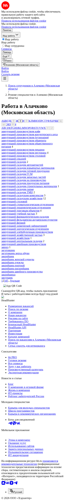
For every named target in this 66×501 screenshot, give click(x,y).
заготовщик (8, 250)
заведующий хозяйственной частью (21, 235)
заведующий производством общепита (23, 140)
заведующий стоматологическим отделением (27, 204)
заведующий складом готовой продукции (25, 171)
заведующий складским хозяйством (21, 198)
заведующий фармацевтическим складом (25, 216)
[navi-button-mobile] (4, 78)
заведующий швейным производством (23, 244)
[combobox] (15, 491)
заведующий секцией (13, 158)
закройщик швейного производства (22, 271)
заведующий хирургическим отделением (25, 228)
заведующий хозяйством (15, 238)
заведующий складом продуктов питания (25, 183)
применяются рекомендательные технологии (29, 462)
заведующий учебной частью (18, 213)
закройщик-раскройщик (15, 268)
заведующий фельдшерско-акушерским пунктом (29, 219)
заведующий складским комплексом (22, 195)
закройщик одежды (12, 262)
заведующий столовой (14, 201)
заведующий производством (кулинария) (25, 137)
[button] (5, 68)
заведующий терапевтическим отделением (26, 207)
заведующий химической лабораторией (24, 225)
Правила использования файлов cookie (23, 26)
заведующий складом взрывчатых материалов (27, 167)
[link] (7, 60)
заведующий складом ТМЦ (17, 192)
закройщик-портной (13, 265)
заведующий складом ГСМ (16, 174)
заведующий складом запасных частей (23, 177)
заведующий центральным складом (21, 241)
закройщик (7, 256)
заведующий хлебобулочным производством (27, 232)
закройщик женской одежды (17, 259)
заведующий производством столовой (23, 155)
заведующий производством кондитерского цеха (29, 134)
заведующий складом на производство (23, 180)
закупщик (7, 277)
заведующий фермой (13, 222)
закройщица (8, 274)
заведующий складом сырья (17, 189)
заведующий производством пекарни (23, 149)
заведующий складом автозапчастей (22, 164)
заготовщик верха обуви (15, 253)
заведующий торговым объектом (20, 210)
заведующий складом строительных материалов (29, 186)
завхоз (4, 247)
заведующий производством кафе (20, 131)
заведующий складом (13, 161)
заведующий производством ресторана (23, 152)
